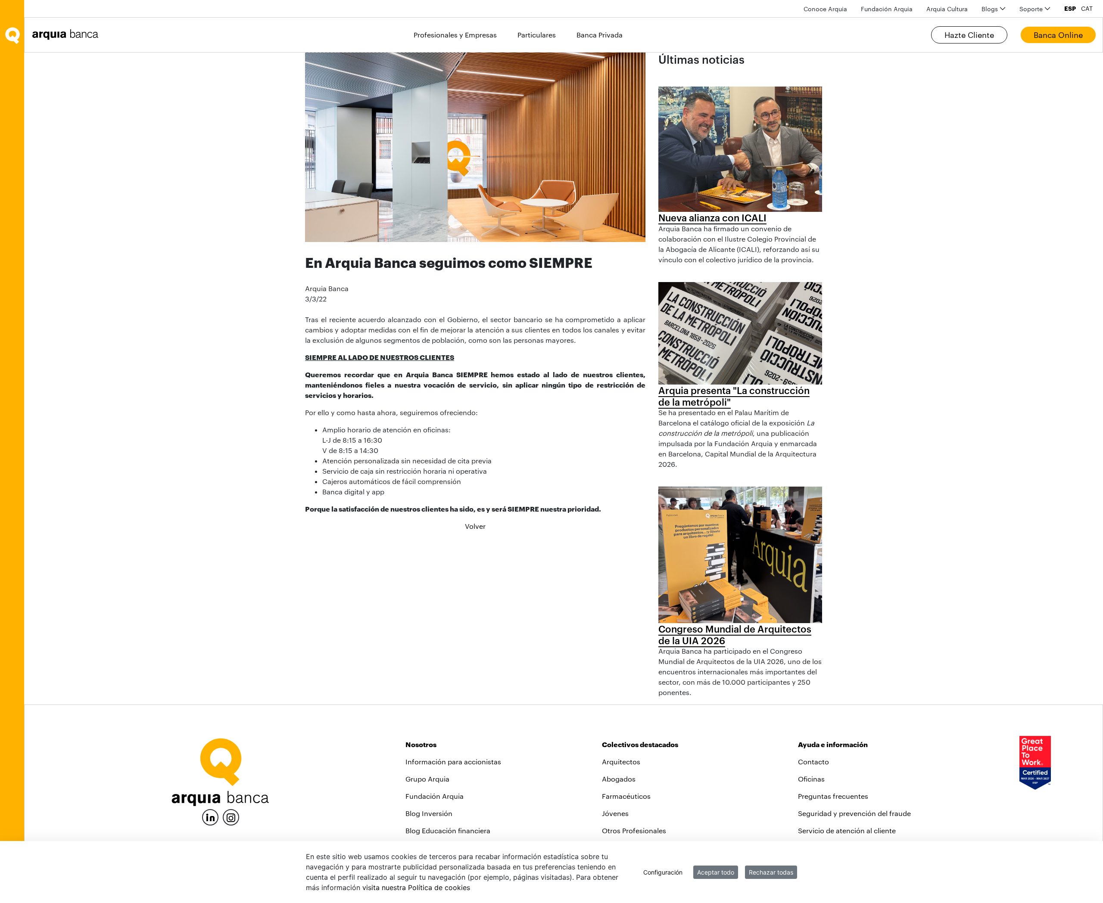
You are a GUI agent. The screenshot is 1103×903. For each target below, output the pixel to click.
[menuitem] (825, 9)
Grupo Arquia (427, 779)
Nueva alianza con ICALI (712, 217)
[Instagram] (231, 817)
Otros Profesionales (634, 830)
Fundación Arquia (434, 796)
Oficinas (811, 779)
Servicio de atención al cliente (847, 830)
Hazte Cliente (969, 35)
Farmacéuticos (626, 796)
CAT (1087, 9)
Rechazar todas (771, 872)
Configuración (662, 872)
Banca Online (1058, 35)
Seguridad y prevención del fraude (854, 813)
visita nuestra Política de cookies (416, 887)
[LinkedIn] (210, 816)
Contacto (813, 761)
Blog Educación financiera (447, 830)
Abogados (619, 779)
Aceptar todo (715, 872)
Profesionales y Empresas (455, 35)
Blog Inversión (428, 813)
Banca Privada (599, 35)
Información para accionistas (453, 761)
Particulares (536, 35)
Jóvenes (615, 813)
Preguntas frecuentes (833, 796)
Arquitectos (621, 761)
